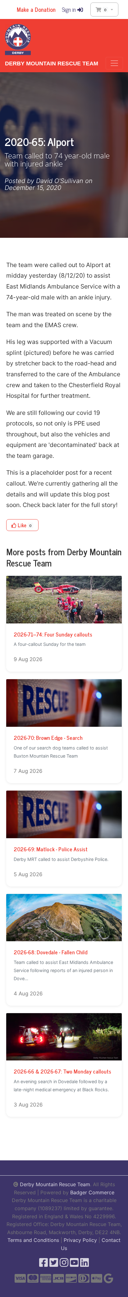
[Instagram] (64, 1264)
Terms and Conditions (33, 1240)
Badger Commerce (92, 1192)
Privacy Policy (80, 1240)
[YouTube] (74, 1264)
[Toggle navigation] (114, 63)
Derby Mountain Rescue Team (51, 63)
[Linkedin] (84, 1264)
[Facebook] (43, 1264)
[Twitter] (53, 1264)
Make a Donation (35, 9)
